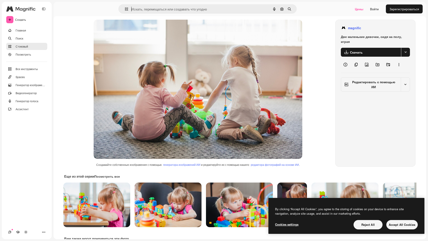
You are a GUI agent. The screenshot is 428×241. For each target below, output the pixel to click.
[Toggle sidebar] (43, 8)
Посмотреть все (107, 176)
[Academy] (17, 232)
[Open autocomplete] (125, 9)
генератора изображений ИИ (181, 164)
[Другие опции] (398, 64)
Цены (359, 9)
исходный (123, 28)
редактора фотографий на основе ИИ (275, 164)
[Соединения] (9, 232)
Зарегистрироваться (404, 9)
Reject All (368, 224)
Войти (374, 9)
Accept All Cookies (402, 224)
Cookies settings (286, 224)
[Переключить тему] (25, 232)
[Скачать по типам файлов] (405, 52)
